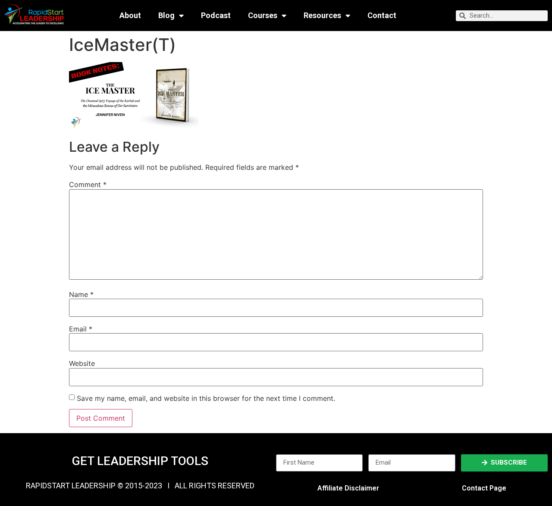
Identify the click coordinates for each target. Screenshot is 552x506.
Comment (88, 184)
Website (82, 363)
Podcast (216, 15)
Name (81, 294)
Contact (381, 15)
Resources (322, 15)
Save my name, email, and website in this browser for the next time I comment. (206, 398)
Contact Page (484, 488)
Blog (166, 15)
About (130, 15)
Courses (262, 15)
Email (80, 328)
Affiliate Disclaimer (348, 488)
